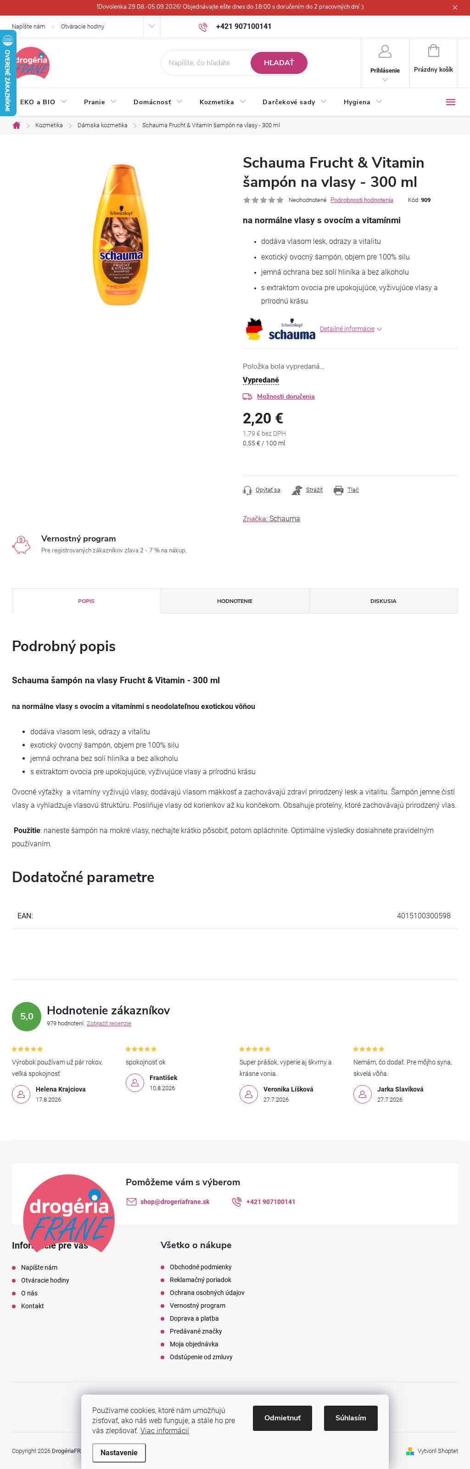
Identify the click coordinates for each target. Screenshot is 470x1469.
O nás (29, 1293)
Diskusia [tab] (383, 601)
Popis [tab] (86, 601)
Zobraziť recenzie (109, 1023)
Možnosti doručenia (286, 396)
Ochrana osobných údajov (207, 1292)
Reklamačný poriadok (200, 1279)
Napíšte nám (28, 26)
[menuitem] (44, 102)
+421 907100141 (271, 1201)
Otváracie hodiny (82, 26)
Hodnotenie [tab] (234, 601)
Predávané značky (196, 1331)
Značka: (271, 519)
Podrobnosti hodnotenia (361, 200)
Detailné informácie (347, 328)
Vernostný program (197, 1305)
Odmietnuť (282, 1418)
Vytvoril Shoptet (438, 1450)
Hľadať (279, 63)
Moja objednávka (194, 1344)
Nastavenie (119, 1452)
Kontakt (32, 1306)
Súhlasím (351, 1418)
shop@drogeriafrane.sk (174, 1201)
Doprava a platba (194, 1318)
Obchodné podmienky (201, 1267)
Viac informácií (164, 1430)
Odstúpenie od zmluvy (201, 1357)
